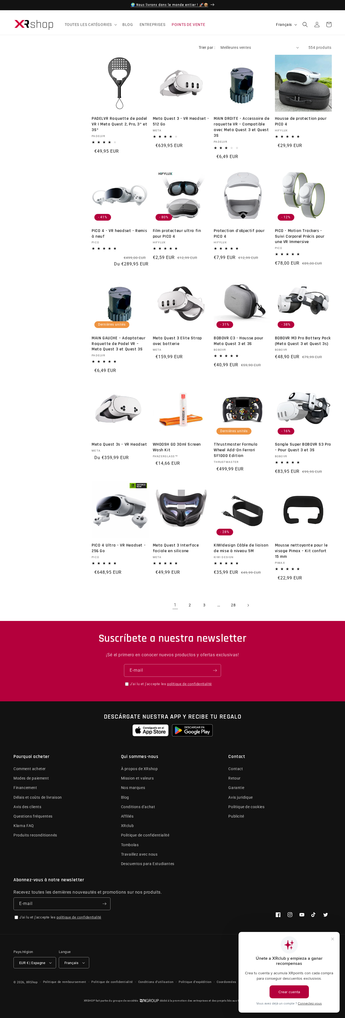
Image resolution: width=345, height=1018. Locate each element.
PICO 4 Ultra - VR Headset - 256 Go (119, 548)
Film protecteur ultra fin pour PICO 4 (177, 233)
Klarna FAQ (23, 826)
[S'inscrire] (215, 670)
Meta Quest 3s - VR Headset (119, 444)
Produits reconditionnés (35, 835)
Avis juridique (240, 797)
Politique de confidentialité (145, 835)
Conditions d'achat (138, 807)
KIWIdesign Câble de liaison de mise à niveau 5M (241, 548)
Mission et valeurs (137, 778)
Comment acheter (29, 769)
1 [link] (175, 604)
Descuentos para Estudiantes (147, 864)
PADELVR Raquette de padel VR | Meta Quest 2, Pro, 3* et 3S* (119, 124)
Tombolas (130, 845)
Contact (235, 769)
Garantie (236, 787)
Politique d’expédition (195, 982)
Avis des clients (27, 807)
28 (233, 605)
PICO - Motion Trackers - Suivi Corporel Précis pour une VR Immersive (300, 236)
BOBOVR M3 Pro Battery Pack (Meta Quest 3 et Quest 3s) (303, 341)
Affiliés (127, 816)
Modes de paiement (31, 778)
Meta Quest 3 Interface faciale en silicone (176, 548)
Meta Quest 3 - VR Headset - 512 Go (181, 121)
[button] (90, 24)
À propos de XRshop (139, 769)
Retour (234, 778)
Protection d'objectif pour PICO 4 (239, 233)
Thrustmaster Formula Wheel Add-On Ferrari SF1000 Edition (236, 450)
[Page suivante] (248, 605)
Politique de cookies (246, 807)
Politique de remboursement (64, 982)
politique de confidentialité (189, 684)
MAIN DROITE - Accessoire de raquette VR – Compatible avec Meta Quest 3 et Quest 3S (241, 127)
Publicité (236, 816)
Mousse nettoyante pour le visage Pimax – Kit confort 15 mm (301, 551)
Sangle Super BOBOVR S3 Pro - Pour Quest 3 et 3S (303, 447)
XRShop (32, 982)
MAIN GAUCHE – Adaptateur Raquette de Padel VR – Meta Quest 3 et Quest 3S (118, 344)
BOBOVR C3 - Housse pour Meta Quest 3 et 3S (238, 341)
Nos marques (133, 787)
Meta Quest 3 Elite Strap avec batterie (177, 341)
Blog (125, 797)
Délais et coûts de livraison (37, 797)
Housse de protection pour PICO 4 (301, 121)
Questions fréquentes (33, 816)
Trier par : (207, 47)
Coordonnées (226, 982)
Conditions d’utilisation (156, 982)
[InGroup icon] (149, 1001)
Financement (25, 787)
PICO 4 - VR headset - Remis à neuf (119, 233)
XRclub (127, 826)
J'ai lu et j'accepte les (171, 684)
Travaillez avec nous (139, 854)
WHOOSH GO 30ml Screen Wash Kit (177, 447)
